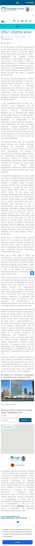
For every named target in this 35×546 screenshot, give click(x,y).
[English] (27, 3)
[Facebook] (14, 21)
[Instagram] (18, 21)
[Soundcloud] (30, 21)
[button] (17, 2)
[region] (17, 535)
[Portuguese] (29, 3)
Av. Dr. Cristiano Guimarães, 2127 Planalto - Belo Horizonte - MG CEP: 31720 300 (14, 517)
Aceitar (17, 542)
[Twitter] (26, 21)
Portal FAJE (6, 37)
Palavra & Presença (20, 37)
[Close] (33, 527)
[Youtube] (22, 21)
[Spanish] (32, 3)
